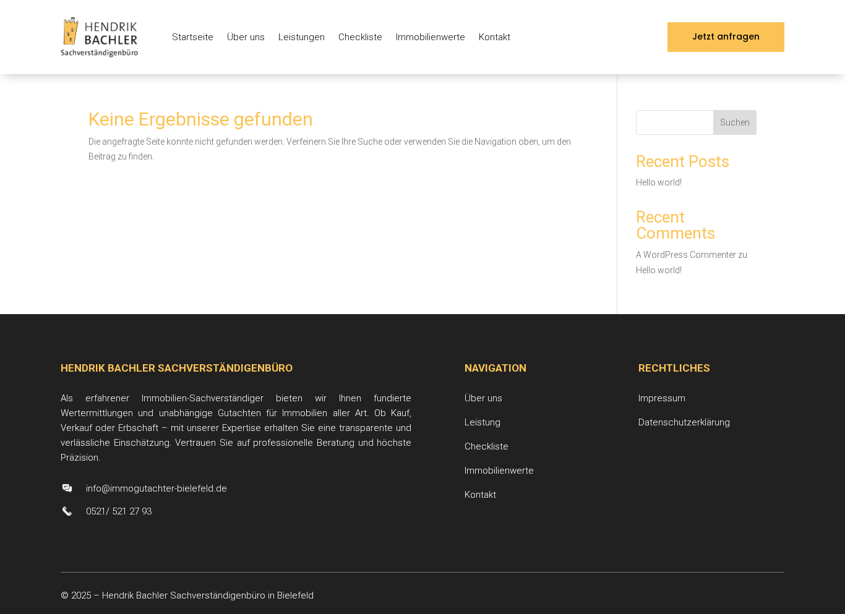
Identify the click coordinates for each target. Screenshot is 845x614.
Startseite (192, 37)
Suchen (735, 122)
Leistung (482, 422)
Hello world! (659, 182)
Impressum (661, 398)
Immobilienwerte (430, 37)
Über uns (246, 37)
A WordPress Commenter (686, 255)
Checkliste (360, 37)
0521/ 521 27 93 (119, 511)
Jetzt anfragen (726, 36)
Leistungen (301, 37)
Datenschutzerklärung (684, 422)
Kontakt (494, 37)
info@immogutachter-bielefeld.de (156, 488)
